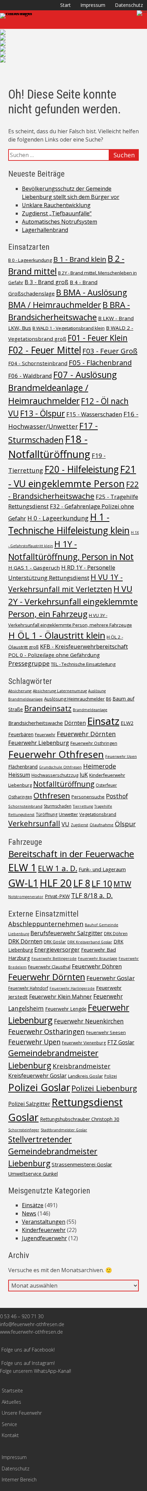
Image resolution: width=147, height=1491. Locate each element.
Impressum (92, 5)
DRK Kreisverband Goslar (89, 942)
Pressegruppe (29, 663)
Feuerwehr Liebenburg (38, 743)
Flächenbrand (23, 766)
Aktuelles (11, 1402)
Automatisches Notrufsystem (59, 221)
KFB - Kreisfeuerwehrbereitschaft (84, 646)
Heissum (19, 774)
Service (9, 1424)
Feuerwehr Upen (121, 756)
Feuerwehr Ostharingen (46, 1031)
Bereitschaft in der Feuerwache (71, 854)
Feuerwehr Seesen (106, 1032)
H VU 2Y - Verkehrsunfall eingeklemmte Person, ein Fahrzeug (73, 601)
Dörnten (75, 723)
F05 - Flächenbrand (100, 362)
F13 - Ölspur (42, 413)
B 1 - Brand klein (79, 259)
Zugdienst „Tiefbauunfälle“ (57, 213)
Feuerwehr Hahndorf (28, 988)
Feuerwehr (45, 735)
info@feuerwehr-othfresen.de (32, 1324)
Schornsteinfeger (23, 1130)
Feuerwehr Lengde (65, 1009)
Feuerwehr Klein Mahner (60, 996)
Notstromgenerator (25, 896)
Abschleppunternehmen (45, 923)
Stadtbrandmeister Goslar (64, 1130)
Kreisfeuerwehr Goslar (37, 1075)
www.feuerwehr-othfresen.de (31, 1332)
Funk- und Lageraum (102, 869)
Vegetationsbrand (97, 814)
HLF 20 (56, 883)
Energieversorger (57, 949)
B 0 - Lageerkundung (30, 260)
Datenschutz (129, 5)
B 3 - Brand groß (46, 282)
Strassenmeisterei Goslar (82, 1164)
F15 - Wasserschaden (94, 414)
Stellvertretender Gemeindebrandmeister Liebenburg (52, 1151)
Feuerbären (21, 734)
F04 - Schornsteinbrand (37, 363)
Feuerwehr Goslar (110, 978)
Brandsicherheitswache (35, 722)
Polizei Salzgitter (29, 1104)
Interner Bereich (19, 1479)
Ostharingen (20, 797)
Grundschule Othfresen (60, 767)
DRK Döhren (116, 933)
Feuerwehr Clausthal (49, 967)
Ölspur (125, 823)
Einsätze (32, 1205)
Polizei (110, 1076)
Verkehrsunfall (34, 823)
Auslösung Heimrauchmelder (74, 699)
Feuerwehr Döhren (97, 966)
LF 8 (81, 883)
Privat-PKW (57, 896)
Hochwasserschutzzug (54, 775)
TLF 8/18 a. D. (92, 895)
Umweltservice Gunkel (33, 1173)
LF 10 (102, 883)
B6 (108, 699)
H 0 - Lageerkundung (58, 518)
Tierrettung (83, 806)
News (29, 1213)
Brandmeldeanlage (90, 709)
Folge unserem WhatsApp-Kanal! (35, 1371)
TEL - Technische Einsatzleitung (83, 664)
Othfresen (52, 795)
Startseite (12, 1390)
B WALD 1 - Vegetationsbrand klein (68, 328)
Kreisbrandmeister (81, 1066)
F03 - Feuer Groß (109, 351)
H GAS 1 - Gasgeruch (34, 567)
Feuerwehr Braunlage (97, 958)
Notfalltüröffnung (63, 784)
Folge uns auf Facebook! (28, 1349)
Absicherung (19, 690)
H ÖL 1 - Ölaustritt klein (56, 635)
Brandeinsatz (47, 708)
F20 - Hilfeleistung (81, 469)
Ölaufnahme (101, 824)
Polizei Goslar (39, 1087)
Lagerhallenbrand (45, 230)
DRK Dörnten (25, 941)
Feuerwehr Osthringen (93, 743)
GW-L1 (23, 882)
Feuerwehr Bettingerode (54, 958)
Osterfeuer (106, 785)
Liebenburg (20, 785)
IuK (84, 774)
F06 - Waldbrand (30, 376)
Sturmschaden (57, 806)
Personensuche (88, 797)
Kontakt (10, 1435)
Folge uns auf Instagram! (28, 1363)
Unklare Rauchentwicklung (56, 205)
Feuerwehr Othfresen (56, 754)
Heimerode (99, 766)
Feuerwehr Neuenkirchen (89, 1021)
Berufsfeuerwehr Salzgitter (66, 933)
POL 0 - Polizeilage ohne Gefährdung (54, 654)
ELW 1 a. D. (57, 868)
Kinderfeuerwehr (107, 775)
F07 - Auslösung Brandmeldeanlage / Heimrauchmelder (62, 388)
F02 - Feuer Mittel (44, 350)
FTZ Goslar (120, 1042)
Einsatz (103, 721)
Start (65, 5)
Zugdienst (79, 824)
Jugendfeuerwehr (44, 1238)
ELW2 (127, 723)
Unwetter (68, 814)
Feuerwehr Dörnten (86, 733)
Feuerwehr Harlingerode (72, 988)
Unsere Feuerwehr (22, 1413)
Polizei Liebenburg (104, 1088)
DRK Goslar (55, 941)
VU (65, 824)
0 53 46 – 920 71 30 (21, 1316)
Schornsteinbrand (25, 806)
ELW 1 (22, 867)
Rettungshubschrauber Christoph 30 (79, 1119)
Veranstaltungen (43, 1221)
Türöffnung (46, 814)
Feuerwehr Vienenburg (84, 1042)
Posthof (117, 796)
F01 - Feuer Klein (98, 337)
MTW (122, 884)
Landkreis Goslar (85, 1076)
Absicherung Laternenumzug (60, 690)
